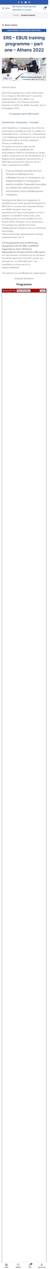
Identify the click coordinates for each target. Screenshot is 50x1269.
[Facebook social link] (18, 2)
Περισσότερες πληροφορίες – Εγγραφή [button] (20, 122)
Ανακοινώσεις (28, 15)
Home (16, 15)
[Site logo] (26, 8)
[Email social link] (25, 2)
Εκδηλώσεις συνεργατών (30, 30)
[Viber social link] (29, 2)
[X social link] (22, 2)
